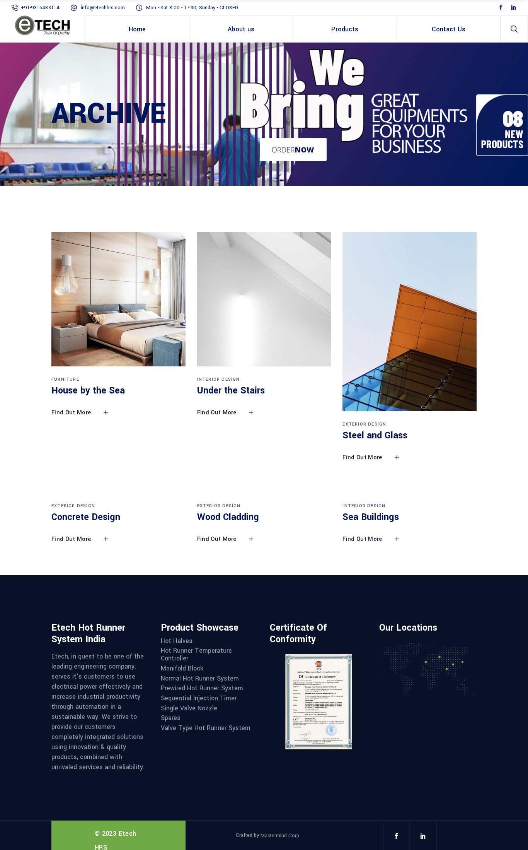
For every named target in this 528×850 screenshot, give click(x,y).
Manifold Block (182, 668)
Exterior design (364, 424)
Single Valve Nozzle (189, 708)
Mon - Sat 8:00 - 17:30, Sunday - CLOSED (192, 7)
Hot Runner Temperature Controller (196, 654)
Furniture (65, 379)
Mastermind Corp (280, 835)
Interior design (218, 379)
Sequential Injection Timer (199, 698)
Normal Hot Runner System (200, 678)
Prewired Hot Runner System (202, 688)
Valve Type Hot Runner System (205, 728)
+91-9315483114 (40, 7)
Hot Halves (176, 641)
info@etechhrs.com (103, 7)
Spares (171, 718)
